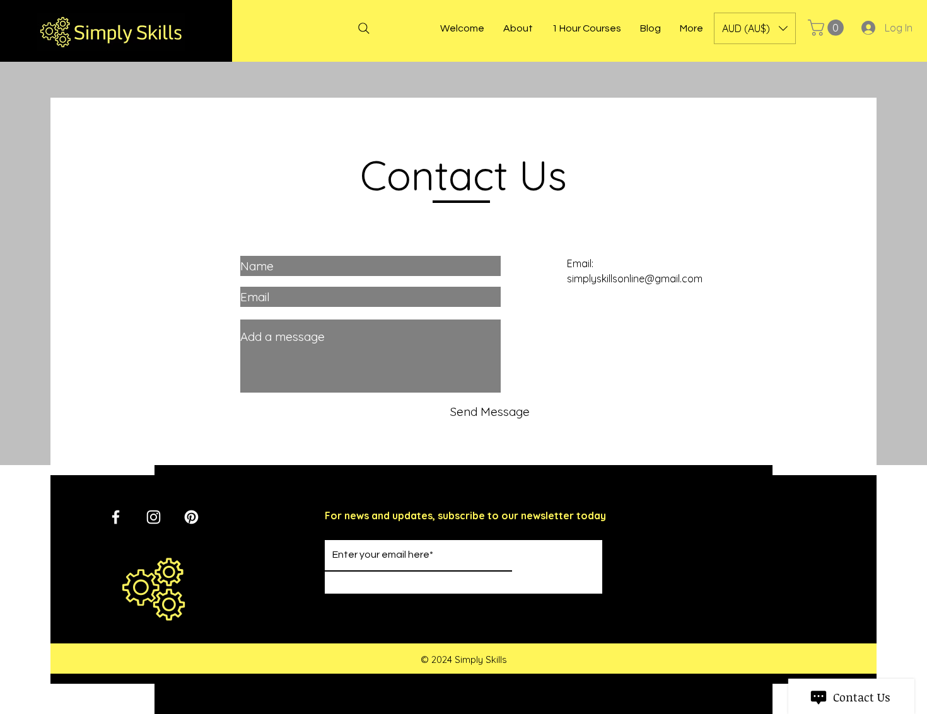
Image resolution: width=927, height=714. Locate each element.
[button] (755, 28)
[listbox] (755, 28)
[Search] (364, 28)
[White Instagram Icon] (153, 517)
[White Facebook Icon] (116, 517)
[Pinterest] (191, 517)
